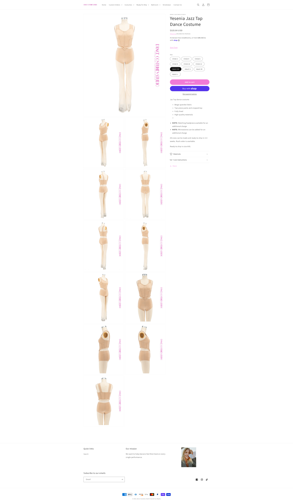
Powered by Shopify (155, 499)
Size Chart (174, 47)
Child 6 (197, 59)
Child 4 (186, 59)
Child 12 (199, 64)
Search (86, 454)
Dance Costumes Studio (143, 499)
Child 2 (175, 59)
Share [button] (175, 166)
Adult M (199, 69)
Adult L (175, 74)
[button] (115, 4)
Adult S (188, 69)
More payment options (190, 94)
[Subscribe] (122, 479)
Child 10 (187, 64)
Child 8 (175, 64)
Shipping (173, 34)
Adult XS (175, 69)
